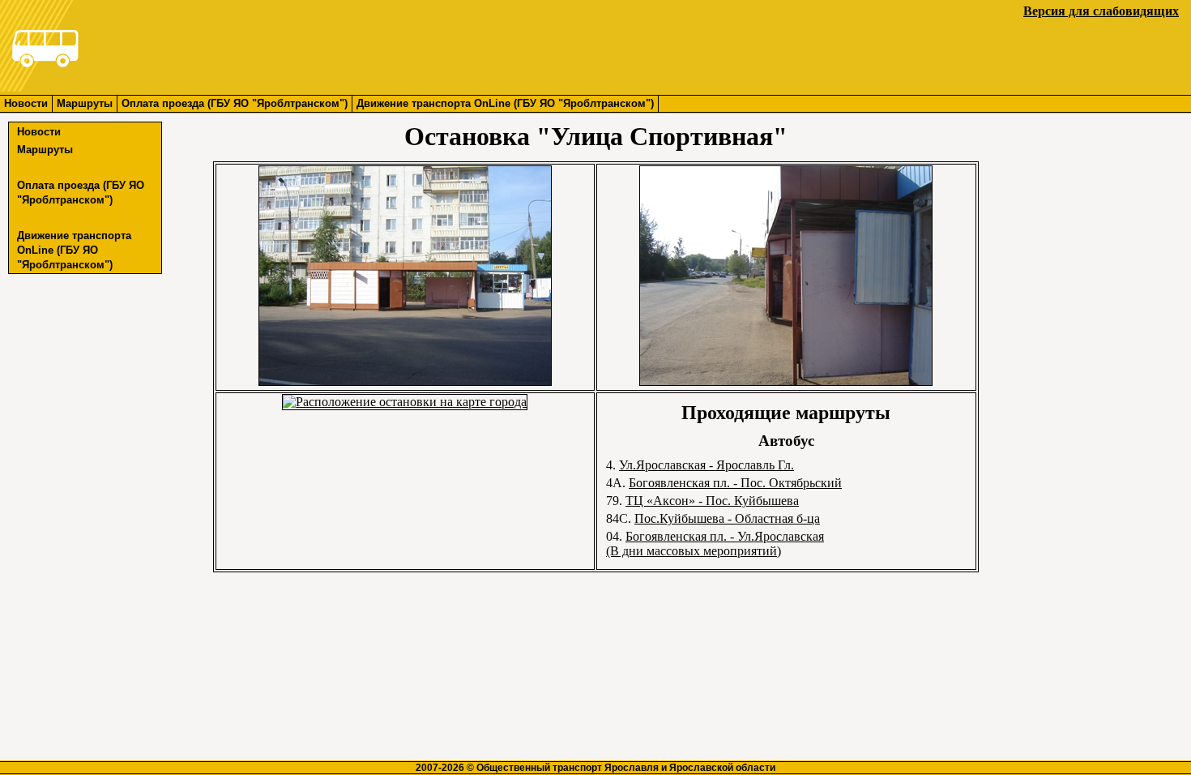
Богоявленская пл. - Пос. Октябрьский (735, 483)
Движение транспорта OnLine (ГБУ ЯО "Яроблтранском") (505, 103)
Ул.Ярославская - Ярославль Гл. (706, 465)
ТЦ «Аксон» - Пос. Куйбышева (712, 500)
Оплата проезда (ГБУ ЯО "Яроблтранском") (235, 103)
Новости (26, 103)
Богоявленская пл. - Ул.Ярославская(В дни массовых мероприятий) (715, 543)
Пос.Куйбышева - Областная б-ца (727, 518)
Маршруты (85, 103)
